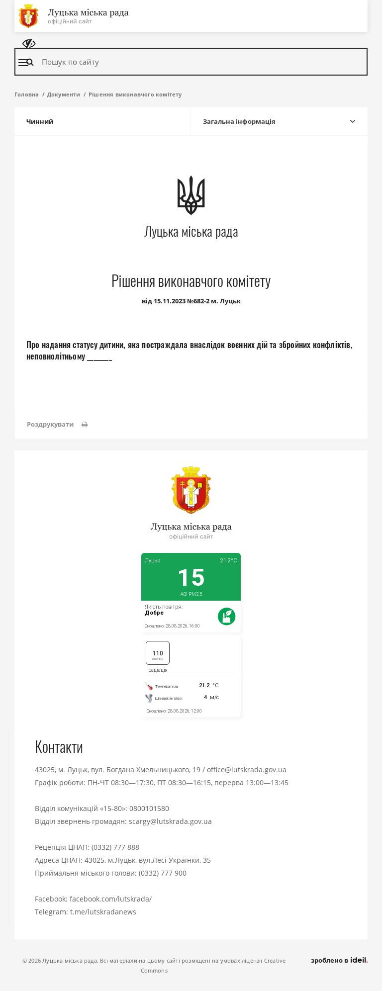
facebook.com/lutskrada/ (111, 898)
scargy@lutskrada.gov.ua (170, 821)
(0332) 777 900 (163, 873)
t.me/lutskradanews (103, 911)
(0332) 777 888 (115, 847)
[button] (57, 424)
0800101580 (149, 808)
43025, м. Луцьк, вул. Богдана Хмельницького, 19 (117, 769)
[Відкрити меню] (23, 62)
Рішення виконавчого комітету (135, 94)
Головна (26, 94)
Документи (64, 94)
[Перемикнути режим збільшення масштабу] (28, 43)
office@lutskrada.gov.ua (246, 769)
